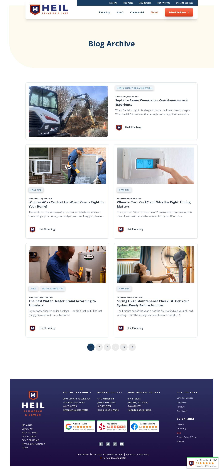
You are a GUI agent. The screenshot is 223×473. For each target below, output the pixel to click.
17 (123, 347)
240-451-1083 (135, 406)
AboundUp (120, 457)
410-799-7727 (104, 406)
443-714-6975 (70, 406)
